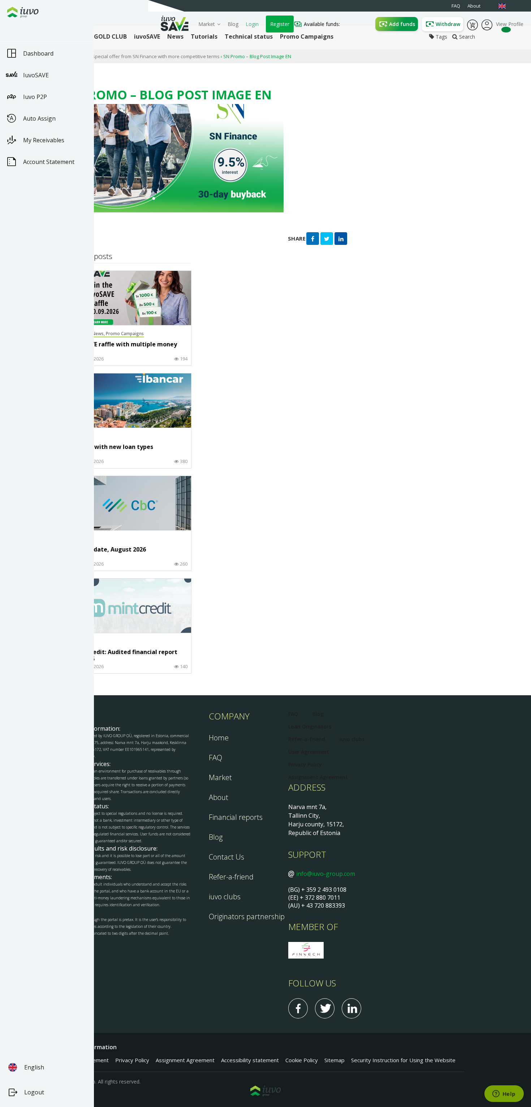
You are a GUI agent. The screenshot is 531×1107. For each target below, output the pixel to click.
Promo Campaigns (125, 333)
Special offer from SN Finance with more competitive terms (156, 56)
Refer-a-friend (231, 877)
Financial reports (236, 817)
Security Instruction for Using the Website (403, 1060)
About (218, 797)
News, (99, 333)
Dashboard (38, 53)
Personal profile (487, 24)
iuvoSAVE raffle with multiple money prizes (124, 348)
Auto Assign (39, 118)
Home (219, 738)
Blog (233, 24)
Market (206, 24)
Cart (472, 24)
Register (279, 24)
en (505, 5)
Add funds (402, 24)
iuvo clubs (225, 896)
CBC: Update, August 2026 (108, 549)
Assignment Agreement (318, 777)
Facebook (298, 1008)
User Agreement (308, 751)
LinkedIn (351, 1008)
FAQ (215, 757)
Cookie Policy (301, 1060)
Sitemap (334, 1060)
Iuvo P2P (35, 97)
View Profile (509, 24)
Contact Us (226, 857)
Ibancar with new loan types (112, 447)
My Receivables (43, 140)
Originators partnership (247, 916)
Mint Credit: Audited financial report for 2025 (124, 656)
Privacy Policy (305, 764)
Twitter (324, 1008)
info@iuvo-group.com (325, 874)
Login (252, 24)
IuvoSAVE (36, 75)
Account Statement (48, 162)
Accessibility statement (250, 1060)
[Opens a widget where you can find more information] (504, 1094)
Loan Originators (309, 726)
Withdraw (448, 24)
